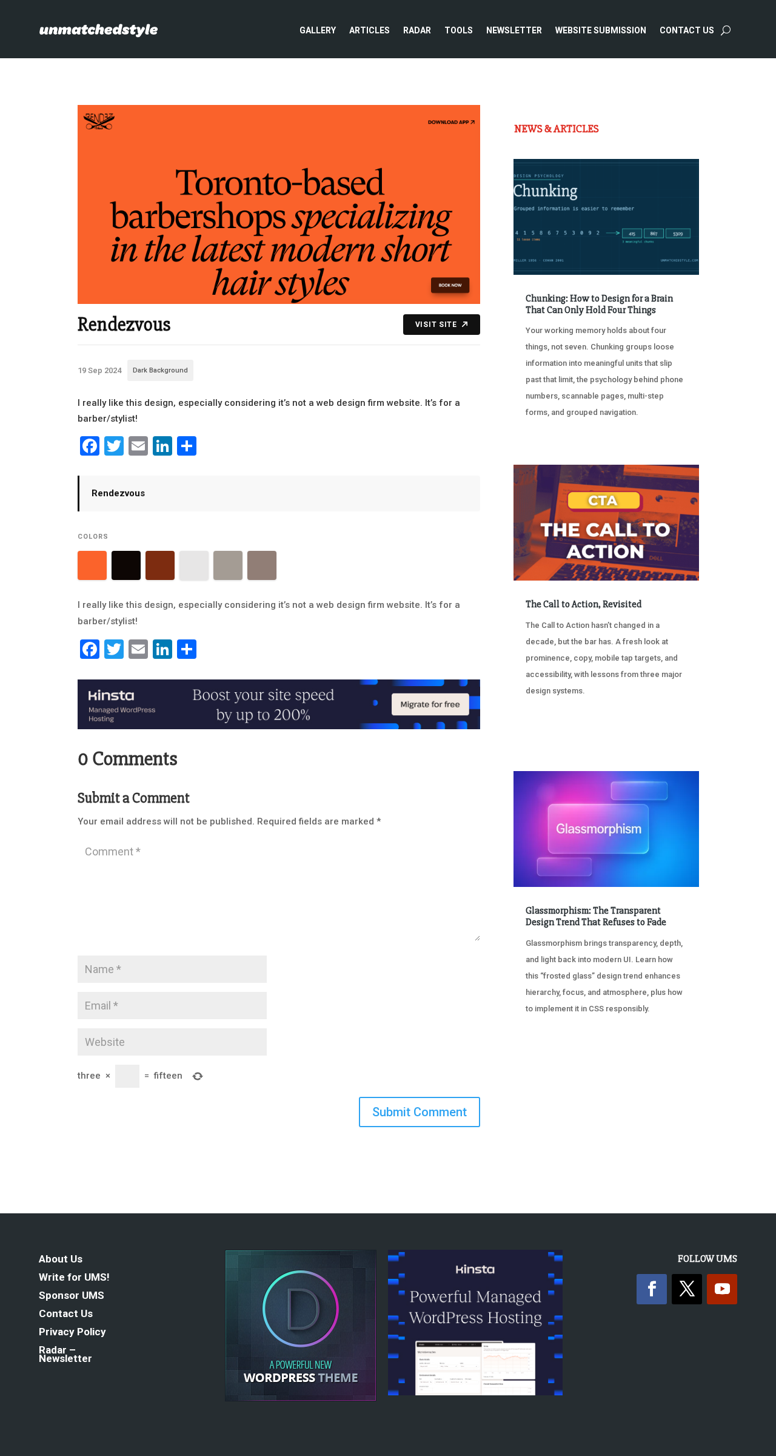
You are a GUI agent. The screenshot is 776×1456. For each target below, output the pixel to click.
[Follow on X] (687, 1289)
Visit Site (436, 324)
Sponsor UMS (71, 1296)
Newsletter (514, 30)
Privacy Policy (72, 1332)
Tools (458, 30)
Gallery (317, 30)
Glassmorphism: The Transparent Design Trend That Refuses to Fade (596, 916)
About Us (60, 1260)
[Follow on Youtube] (722, 1289)
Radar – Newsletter (65, 1355)
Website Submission (600, 30)
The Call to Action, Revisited (583, 604)
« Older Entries (554, 1070)
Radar (417, 30)
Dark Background (160, 370)
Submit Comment (419, 1112)
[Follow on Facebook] (652, 1289)
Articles (369, 30)
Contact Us (687, 30)
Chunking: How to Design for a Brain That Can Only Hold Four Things (599, 304)
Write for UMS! (74, 1278)
